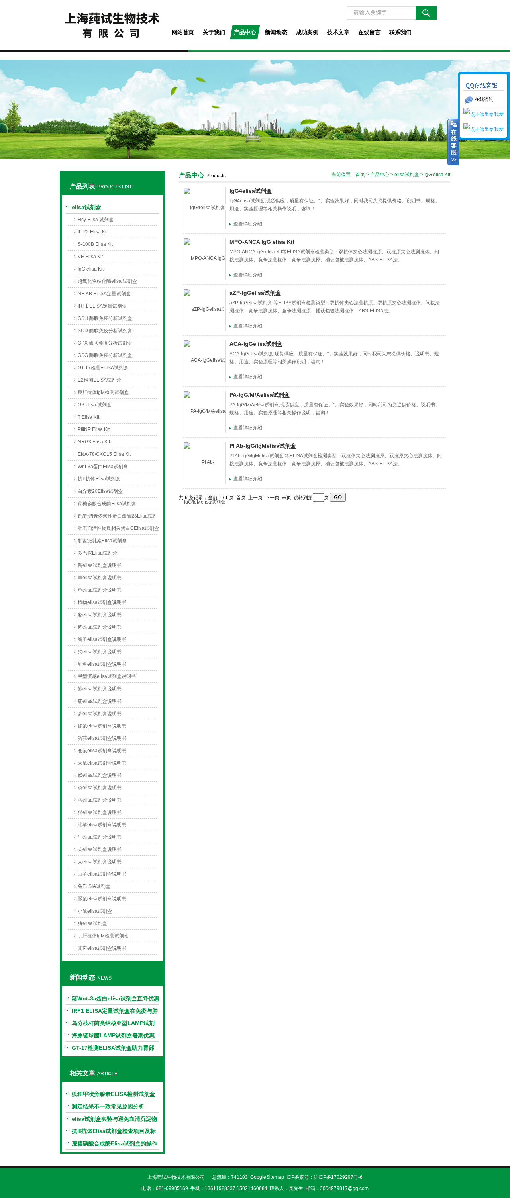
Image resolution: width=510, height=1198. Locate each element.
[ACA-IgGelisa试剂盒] (204, 361)
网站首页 (183, 32)
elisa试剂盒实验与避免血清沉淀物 (114, 1119)
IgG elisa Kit (91, 269)
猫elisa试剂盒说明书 (100, 812)
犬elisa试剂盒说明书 (100, 849)
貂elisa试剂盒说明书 (100, 615)
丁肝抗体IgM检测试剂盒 (103, 936)
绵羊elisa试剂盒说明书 (102, 824)
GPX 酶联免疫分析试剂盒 (105, 343)
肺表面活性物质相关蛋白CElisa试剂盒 (118, 528)
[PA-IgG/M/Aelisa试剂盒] (204, 412)
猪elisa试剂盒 (92, 923)
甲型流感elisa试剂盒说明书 (107, 676)
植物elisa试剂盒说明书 (102, 602)
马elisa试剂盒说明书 (100, 800)
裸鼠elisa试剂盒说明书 (102, 726)
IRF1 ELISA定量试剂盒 (102, 306)
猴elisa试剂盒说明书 (100, 775)
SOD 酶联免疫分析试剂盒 (105, 330)
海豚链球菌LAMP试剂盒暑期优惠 (113, 1035)
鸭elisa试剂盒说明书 (100, 565)
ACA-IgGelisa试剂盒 (256, 344)
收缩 (453, 142)
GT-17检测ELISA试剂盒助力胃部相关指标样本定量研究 (113, 1049)
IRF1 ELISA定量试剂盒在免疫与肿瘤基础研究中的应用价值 (115, 1012)
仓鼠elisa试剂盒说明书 (102, 750)
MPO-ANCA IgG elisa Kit (262, 242)
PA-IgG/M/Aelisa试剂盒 (260, 395)
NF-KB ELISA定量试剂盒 (104, 293)
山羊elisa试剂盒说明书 (102, 874)
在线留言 (369, 32)
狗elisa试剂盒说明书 (100, 652)
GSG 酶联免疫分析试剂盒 (105, 355)
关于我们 (214, 32)
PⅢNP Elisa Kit (94, 429)
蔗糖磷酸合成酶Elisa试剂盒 (107, 503)
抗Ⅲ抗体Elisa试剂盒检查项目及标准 (114, 1132)
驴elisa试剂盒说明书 (100, 713)
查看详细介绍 (247, 224)
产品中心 (245, 32)
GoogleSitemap (267, 1177)
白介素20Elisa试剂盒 (100, 491)
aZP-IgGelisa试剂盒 (255, 293)
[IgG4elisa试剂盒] (204, 208)
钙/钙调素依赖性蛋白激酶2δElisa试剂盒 (117, 517)
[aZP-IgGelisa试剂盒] (204, 310)
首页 (360, 174)
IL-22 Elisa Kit (93, 232)
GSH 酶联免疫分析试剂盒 (105, 318)
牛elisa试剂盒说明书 (100, 837)
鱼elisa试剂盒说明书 (100, 590)
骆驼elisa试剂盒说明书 (102, 738)
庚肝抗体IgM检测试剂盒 (103, 392)
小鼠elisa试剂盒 (95, 911)
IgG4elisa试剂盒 (251, 191)
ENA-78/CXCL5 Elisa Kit (104, 454)
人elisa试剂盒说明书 (100, 862)
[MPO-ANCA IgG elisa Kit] (204, 259)
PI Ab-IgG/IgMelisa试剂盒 (263, 446)
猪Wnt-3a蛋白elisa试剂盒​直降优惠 (115, 998)
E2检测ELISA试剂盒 (99, 380)
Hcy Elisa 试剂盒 (96, 219)
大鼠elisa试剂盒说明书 (102, 763)
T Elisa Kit (88, 417)
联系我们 (400, 32)
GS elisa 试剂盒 (95, 405)
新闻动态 (276, 32)
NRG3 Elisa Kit (94, 442)
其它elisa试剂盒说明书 (102, 948)
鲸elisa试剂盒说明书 (100, 689)
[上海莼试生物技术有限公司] (112, 25)
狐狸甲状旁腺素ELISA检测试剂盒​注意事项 (113, 1095)
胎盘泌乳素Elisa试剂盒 (102, 540)
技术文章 (338, 32)
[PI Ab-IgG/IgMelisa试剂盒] (204, 463)
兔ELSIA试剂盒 (94, 886)
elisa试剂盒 (86, 207)
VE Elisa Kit (90, 256)
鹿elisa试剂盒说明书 (100, 701)
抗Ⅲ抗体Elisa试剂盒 (99, 479)
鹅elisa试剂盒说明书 (100, 627)
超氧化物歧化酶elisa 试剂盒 (107, 281)
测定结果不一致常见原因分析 (108, 1106)
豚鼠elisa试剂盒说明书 (102, 899)
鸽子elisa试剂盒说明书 (102, 639)
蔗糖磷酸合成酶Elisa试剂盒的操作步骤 (114, 1145)
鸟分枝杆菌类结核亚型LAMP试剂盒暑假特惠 (113, 1024)
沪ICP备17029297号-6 (338, 1177)
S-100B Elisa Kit (95, 244)
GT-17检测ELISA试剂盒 (103, 368)
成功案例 (307, 32)
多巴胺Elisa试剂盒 (97, 553)
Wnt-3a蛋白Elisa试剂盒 (103, 466)
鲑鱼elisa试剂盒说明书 (102, 664)
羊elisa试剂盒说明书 (100, 577)
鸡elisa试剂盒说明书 (100, 787)
